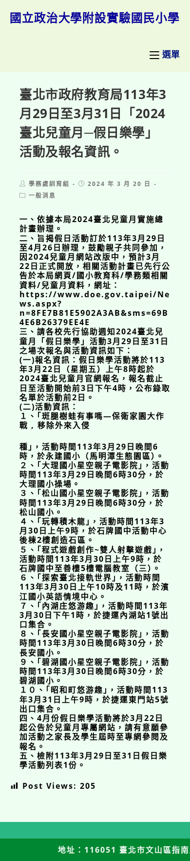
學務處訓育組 (49, 184)
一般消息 (42, 195)
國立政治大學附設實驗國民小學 (95, 17)
